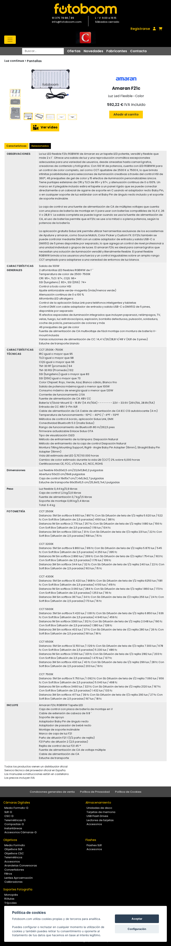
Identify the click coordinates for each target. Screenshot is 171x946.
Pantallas (34, 61)
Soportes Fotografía (17, 889)
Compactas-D (14, 824)
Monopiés (11, 895)
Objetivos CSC (14, 853)
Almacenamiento (98, 802)
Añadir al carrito (126, 114)
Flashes (91, 840)
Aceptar (137, 918)
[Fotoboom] (85, 8)
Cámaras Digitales (16, 802)
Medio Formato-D (16, 808)
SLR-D (8, 812)
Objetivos (10, 840)
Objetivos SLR (13, 849)
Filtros (8, 874)
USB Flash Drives (97, 816)
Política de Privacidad (95, 792)
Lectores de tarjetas (100, 820)
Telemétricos (13, 857)
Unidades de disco (99, 808)
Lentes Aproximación (18, 878)
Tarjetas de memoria (101, 812)
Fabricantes (116, 51)
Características (16, 146)
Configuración (137, 929)
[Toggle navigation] (10, 40)
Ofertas (73, 51)
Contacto (138, 51)
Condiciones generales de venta (52, 792)
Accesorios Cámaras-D (20, 832)
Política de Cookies (128, 792)
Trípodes (10, 903)
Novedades (93, 51)
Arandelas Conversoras (20, 865)
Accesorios (94, 824)
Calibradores (13, 882)
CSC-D (9, 816)
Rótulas (9, 899)
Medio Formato (14, 845)
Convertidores (14, 870)
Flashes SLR (94, 845)
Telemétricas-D (15, 820)
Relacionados (40, 146)
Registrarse (140, 28)
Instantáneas (13, 828)
